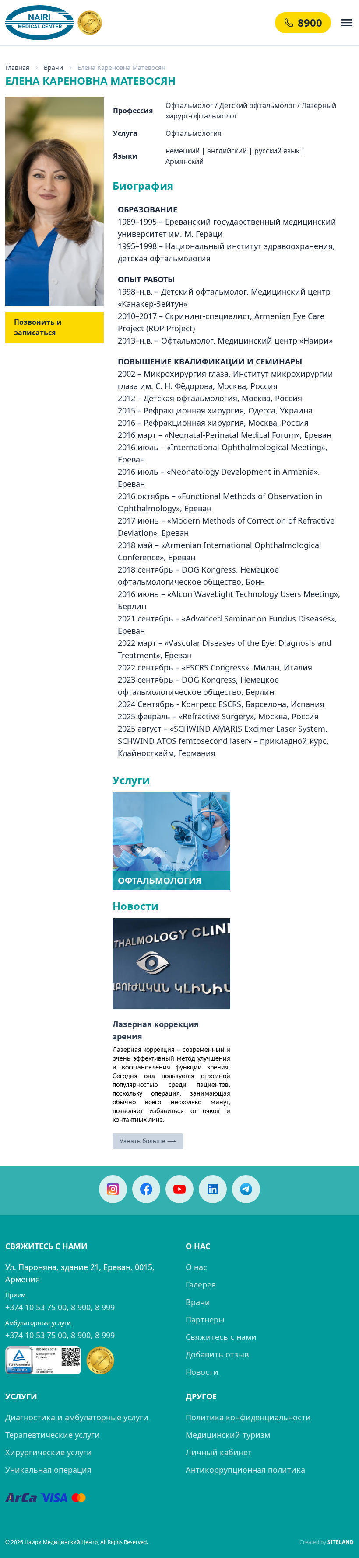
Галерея (201, 1284)
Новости (202, 1372)
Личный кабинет (219, 1452)
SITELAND (340, 1542)
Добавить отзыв (217, 1354)
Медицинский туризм (228, 1435)
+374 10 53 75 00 (36, 1307)
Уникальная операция (48, 1469)
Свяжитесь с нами (221, 1337)
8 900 (81, 1307)
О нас (196, 1267)
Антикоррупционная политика (245, 1469)
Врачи (198, 1302)
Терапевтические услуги (52, 1435)
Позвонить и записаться (38, 327)
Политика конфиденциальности (248, 1417)
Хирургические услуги (48, 1452)
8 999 (105, 1307)
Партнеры (205, 1319)
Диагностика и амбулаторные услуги (76, 1417)
